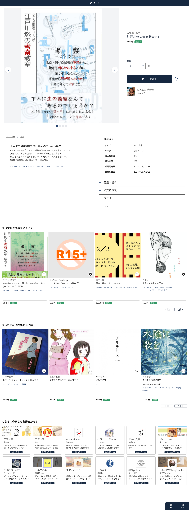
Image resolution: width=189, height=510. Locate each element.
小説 (22, 136)
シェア (107, 206)
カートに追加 (149, 79)
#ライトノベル (28, 167)
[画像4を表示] (66, 126)
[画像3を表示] (63, 126)
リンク (107, 198)
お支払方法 (110, 190)
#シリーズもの (58, 167)
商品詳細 (109, 139)
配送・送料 (110, 183)
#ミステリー (15, 167)
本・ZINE (10, 136)
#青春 (47, 167)
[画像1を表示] (57, 126)
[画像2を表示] (60, 126)
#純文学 (40, 167)
